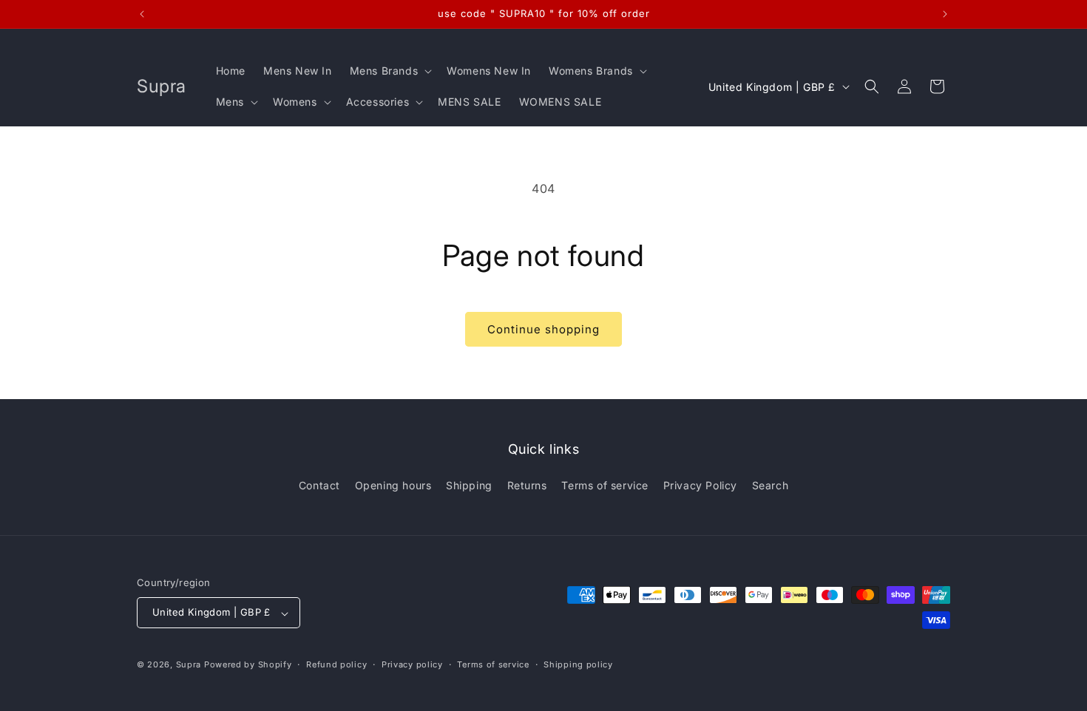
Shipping (469, 485)
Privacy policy (412, 664)
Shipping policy (578, 664)
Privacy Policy (700, 485)
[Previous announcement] (142, 14)
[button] (389, 70)
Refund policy (336, 664)
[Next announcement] (945, 14)
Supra (189, 665)
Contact (319, 485)
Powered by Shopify (248, 665)
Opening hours (393, 485)
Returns (527, 485)
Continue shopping (543, 329)
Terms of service (605, 485)
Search (770, 485)
